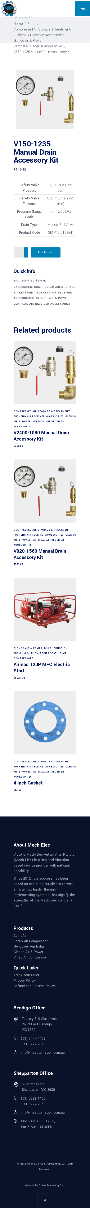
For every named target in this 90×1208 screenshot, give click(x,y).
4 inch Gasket (28, 783)
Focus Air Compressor (31, 941)
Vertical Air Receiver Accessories (38, 46)
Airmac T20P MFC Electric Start (42, 667)
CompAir (20, 936)
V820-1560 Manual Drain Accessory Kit (40, 554)
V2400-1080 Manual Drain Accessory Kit (41, 435)
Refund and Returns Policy (34, 986)
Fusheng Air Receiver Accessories (39, 35)
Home (18, 23)
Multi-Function (56, 648)
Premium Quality (26, 653)
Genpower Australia (29, 946)
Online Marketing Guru (52, 1185)
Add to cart (46, 252)
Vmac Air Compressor (30, 957)
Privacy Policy (24, 980)
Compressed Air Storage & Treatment (42, 29)
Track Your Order (26, 975)
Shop (31, 23)
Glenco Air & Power (28, 40)
